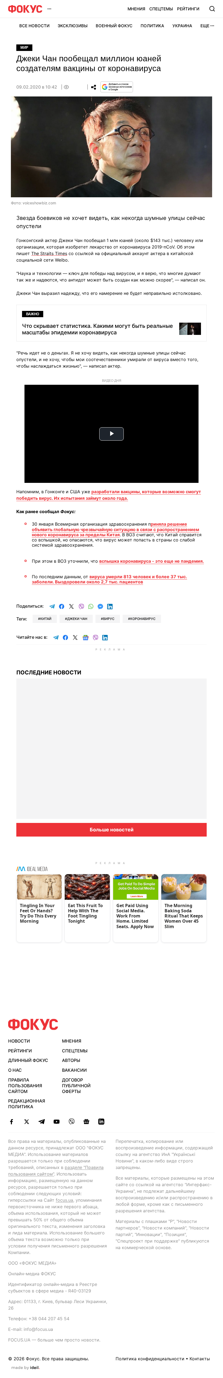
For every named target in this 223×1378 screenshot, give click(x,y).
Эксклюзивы (73, 25)
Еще (204, 25)
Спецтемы (161, 9)
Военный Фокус (114, 25)
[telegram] (41, 1121)
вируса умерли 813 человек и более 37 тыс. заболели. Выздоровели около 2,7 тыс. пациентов (109, 579)
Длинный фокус (28, 1060)
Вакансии (74, 1070)
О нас (15, 1070)
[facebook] (11, 1121)
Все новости (34, 25)
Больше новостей (112, 829)
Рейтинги (188, 9)
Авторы (71, 1060)
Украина (182, 25)
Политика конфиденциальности (150, 1358)
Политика (152, 25)
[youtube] (56, 1121)
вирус (108, 619)
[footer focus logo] (33, 1024)
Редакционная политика (26, 1103)
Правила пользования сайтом (25, 1085)
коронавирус (143, 619)
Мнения (136, 9)
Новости (19, 1041)
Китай (45, 619)
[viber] (71, 1121)
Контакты (200, 1358)
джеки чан (77, 619)
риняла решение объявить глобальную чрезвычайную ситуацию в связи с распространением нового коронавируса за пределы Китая (115, 529)
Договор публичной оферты (76, 1085)
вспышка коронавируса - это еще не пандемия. (151, 561)
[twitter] (26, 1121)
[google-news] (86, 1121)
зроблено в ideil (25, 1368)
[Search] (212, 8)
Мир (24, 48)
